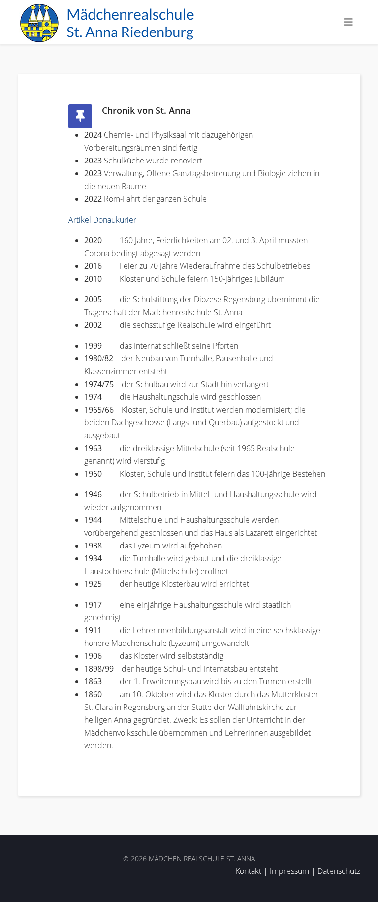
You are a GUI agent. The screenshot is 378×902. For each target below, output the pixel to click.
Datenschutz (338, 871)
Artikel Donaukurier (102, 219)
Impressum (289, 871)
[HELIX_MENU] (348, 22)
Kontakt (248, 871)
